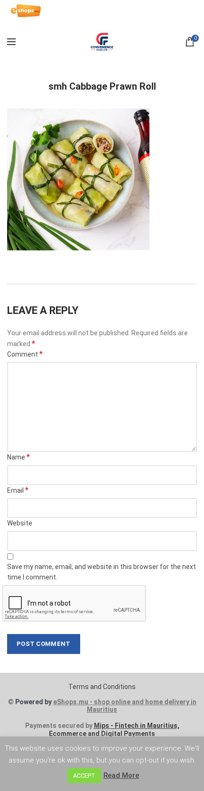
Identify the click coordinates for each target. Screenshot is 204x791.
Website (19, 523)
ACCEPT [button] (84, 775)
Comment (25, 354)
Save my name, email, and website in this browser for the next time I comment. (101, 572)
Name (18, 456)
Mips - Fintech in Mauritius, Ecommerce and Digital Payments (114, 729)
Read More (121, 775)
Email (17, 490)
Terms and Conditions (102, 686)
